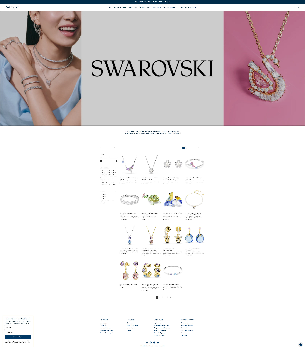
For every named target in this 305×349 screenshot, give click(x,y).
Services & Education (187, 319)
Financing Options (159, 335)
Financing (184, 333)
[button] (294, 7)
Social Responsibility (132, 325)
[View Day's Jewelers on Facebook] (150, 342)
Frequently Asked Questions (162, 328)
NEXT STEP (18, 337)
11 (167, 297)
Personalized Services (187, 323)
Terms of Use (162, 345)
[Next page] (170, 297)
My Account (157, 323)
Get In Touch (104, 319)
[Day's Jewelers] (12, 7)
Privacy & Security (154, 345)
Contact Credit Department (107, 333)
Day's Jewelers (147, 345)
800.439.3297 (103, 323)
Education (184, 335)
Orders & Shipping (159, 333)
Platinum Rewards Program (161, 325)
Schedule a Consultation (106, 330)
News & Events (131, 328)
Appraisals (184, 328)
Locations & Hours (105, 328)
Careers (129, 330)
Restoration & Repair (187, 325)
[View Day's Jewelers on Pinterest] (154, 342)
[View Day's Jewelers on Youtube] (158, 342)
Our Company (131, 319)
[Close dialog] (32, 317)
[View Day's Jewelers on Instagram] (147, 342)
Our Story (130, 323)
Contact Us (103, 325)
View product (129, 174)
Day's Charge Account (187, 330)
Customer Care (158, 319)
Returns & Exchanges (160, 330)
